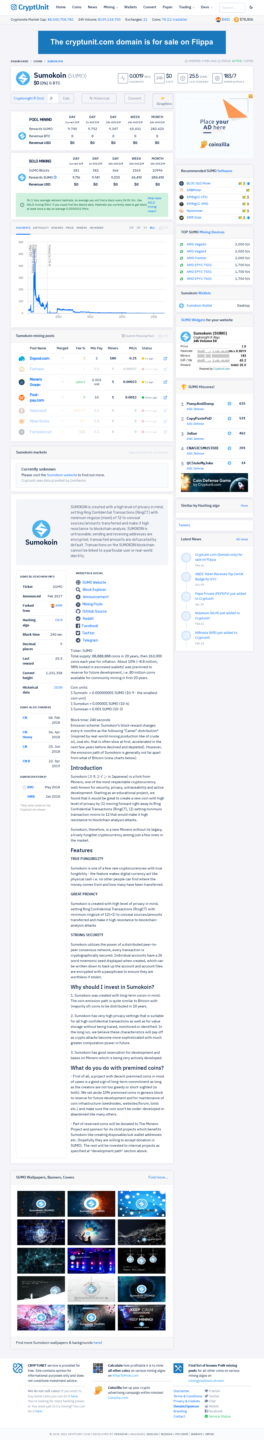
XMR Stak (194, 217)
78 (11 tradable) (174, 19)
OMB (31, 796)
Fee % (80, 348)
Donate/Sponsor (186, 1406)
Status (147, 348)
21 (145, 19)
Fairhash (37, 369)
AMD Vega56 (196, 244)
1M (138, 227)
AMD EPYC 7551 (199, 272)
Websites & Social (90, 573)
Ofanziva (121, 1434)
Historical (101, 98)
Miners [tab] (82, 228)
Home (61, 7)
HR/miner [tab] (97, 228)
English (152, 1434)
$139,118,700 (109, 19)
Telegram (90, 640)
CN (25, 718)
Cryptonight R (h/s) (29, 98)
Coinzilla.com (118, 1398)
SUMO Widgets (193, 320)
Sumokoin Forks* (33, 776)
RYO (30, 787)
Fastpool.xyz (41, 432)
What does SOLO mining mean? (154, 205)
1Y (145, 227)
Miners (113, 348)
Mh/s (133, 348)
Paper (167, 7)
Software (224, 171)
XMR (58, 605)
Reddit (88, 619)
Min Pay (96, 348)
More (244, 505)
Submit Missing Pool (139, 336)
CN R (58, 620)
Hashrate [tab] (23, 228)
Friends (214, 1391)
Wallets (130, 7)
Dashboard (19, 61)
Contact (179, 1416)
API (165, 227)
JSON (58, 687)
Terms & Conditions (188, 1396)
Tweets (184, 525)
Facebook (90, 626)
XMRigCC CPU (197, 197)
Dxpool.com (40, 358)
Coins (76, 7)
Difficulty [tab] (41, 228)
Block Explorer (94, 590)
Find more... (158, 1177)
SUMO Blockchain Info (37, 576)
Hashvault (38, 411)
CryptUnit (33, 7)
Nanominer (195, 211)
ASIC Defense (195, 409)
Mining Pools (92, 604)
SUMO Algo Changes (35, 707)
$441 (226, 19)
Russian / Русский (174, 1434)
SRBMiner (194, 190)
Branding (180, 1411)
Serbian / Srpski (202, 1434)
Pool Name (38, 348)
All (152, 227)
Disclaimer (181, 1391)
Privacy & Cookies (187, 1401)
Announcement (96, 597)
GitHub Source (94, 611)
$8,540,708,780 (60, 19)
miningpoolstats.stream (206, 1381)
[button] (55, 177)
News (92, 7)
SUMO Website (94, 582)
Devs (205, 7)
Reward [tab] (57, 228)
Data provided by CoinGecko (148, 452)
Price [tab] (70, 228)
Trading (185, 7)
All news (242, 539)
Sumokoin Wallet (199, 305)
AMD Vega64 (196, 251)
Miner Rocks (40, 421)
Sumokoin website (62, 475)
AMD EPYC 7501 (199, 265)
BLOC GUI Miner (199, 183)
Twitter (88, 633)
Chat (212, 1401)
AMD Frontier (197, 258)
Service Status (219, 1416)
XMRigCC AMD (197, 204)
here (97, 1343)
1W (131, 227)
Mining (109, 7)
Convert (149, 7)
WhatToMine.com (125, 1375)
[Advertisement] (41, 893)
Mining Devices (212, 232)
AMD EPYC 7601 (199, 279)
